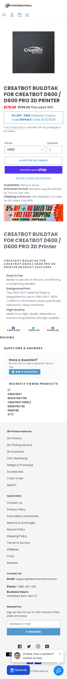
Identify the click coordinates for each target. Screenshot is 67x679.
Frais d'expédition (15, 127)
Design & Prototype (20, 465)
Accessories (15, 472)
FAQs (10, 556)
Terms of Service (18, 543)
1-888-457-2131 (26, 586)
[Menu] (27, 14)
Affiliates (13, 549)
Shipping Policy (17, 536)
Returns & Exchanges (21, 523)
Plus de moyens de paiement (33, 178)
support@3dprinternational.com (36, 579)
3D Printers (14, 438)
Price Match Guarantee (23, 516)
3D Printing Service (19, 445)
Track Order (15, 478)
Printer (8, 143)
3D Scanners (15, 452)
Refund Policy (16, 529)
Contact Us (14, 503)
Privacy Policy (16, 509)
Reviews (12, 563)
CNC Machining (17, 458)
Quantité (52, 143)
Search (11, 485)
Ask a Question (26, 371)
